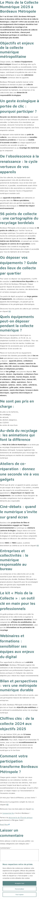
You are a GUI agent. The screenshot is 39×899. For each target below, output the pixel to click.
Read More (4, 824)
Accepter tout (19, 883)
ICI (33, 809)
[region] (19, 880)
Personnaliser (19, 889)
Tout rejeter (19, 894)
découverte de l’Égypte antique (20, 817)
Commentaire (5, 848)
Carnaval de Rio (8, 813)
